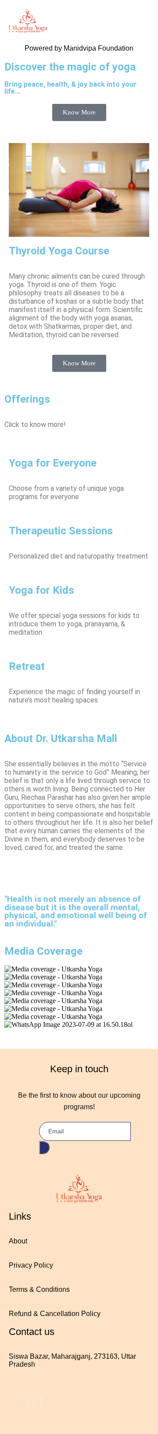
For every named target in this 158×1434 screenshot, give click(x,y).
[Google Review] (40, 1401)
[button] (79, 1033)
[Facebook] (26, 1401)
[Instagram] (33, 1401)
